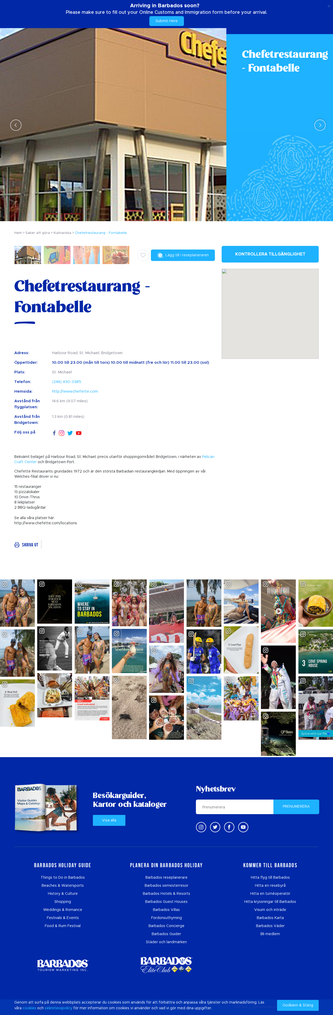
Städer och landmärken (166, 942)
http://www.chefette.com (75, 391)
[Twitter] (70, 432)
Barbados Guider (166, 934)
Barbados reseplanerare (166, 877)
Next (318, 124)
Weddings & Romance (62, 910)
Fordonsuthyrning (166, 918)
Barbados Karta (270, 918)
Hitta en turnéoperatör (270, 894)
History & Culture (63, 894)
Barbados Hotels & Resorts (166, 894)
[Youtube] (243, 827)
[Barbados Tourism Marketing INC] (63, 965)
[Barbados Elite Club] (166, 965)
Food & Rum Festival (63, 926)
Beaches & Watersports (63, 886)
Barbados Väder (270, 926)
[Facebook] (54, 432)
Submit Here (167, 21)
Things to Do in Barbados (63, 877)
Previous (14, 124)
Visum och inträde (270, 910)
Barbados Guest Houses (166, 902)
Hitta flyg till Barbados (270, 877)
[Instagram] (61, 432)
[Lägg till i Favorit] (143, 255)
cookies (29, 1008)
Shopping (62, 902)
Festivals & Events (63, 918)
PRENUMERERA (296, 806)
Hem (18, 233)
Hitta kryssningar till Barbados (270, 902)
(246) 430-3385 (66, 382)
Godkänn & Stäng (298, 1005)
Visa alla (109, 820)
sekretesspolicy (58, 1008)
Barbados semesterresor (166, 886)
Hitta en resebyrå (270, 886)
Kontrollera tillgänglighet (270, 254)
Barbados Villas (166, 910)
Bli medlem (270, 934)
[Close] (329, 5)
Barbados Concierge (166, 926)
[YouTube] (78, 432)
